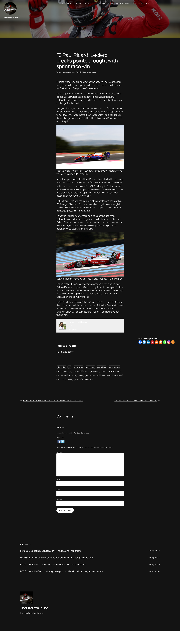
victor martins (86, 379)
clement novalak (114, 367)
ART (70, 367)
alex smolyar (62, 367)
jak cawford (72, 375)
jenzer (81, 375)
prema (70, 379)
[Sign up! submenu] (73, 3)
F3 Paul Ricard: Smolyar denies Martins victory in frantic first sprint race (53, 400)
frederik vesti (95, 371)
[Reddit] (156, 342)
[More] (173, 342)
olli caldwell (118, 375)
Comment (60, 452)
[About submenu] (149, 3)
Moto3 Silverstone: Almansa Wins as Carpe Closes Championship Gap (56, 557)
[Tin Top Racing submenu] (142, 3)
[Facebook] (140, 342)
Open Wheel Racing (89, 72)
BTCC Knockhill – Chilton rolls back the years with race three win (53, 564)
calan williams (101, 367)
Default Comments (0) (64, 433)
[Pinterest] (152, 342)
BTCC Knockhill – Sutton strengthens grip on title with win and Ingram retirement (62, 571)
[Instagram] (169, 342)
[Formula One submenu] (93, 3)
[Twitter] (144, 342)
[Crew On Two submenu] (105, 3)
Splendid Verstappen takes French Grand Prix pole (135, 400)
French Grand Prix (108, 371)
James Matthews (68, 72)
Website (59, 499)
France (85, 371)
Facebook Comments (81, 433)
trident (77, 379)
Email (58, 489)
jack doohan (62, 375)
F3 (70, 371)
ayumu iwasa (90, 367)
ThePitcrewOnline (11, 17)
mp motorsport (106, 375)
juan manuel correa (92, 375)
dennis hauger (62, 371)
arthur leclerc (78, 367)
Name (58, 479)
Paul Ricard (61, 379)
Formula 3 (79, 72)
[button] (59, 441)
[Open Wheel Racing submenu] (129, 3)
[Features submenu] (82, 3)
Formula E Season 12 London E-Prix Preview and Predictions (51, 551)
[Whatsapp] (164, 342)
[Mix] (160, 342)
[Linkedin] (148, 342)
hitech (119, 371)
